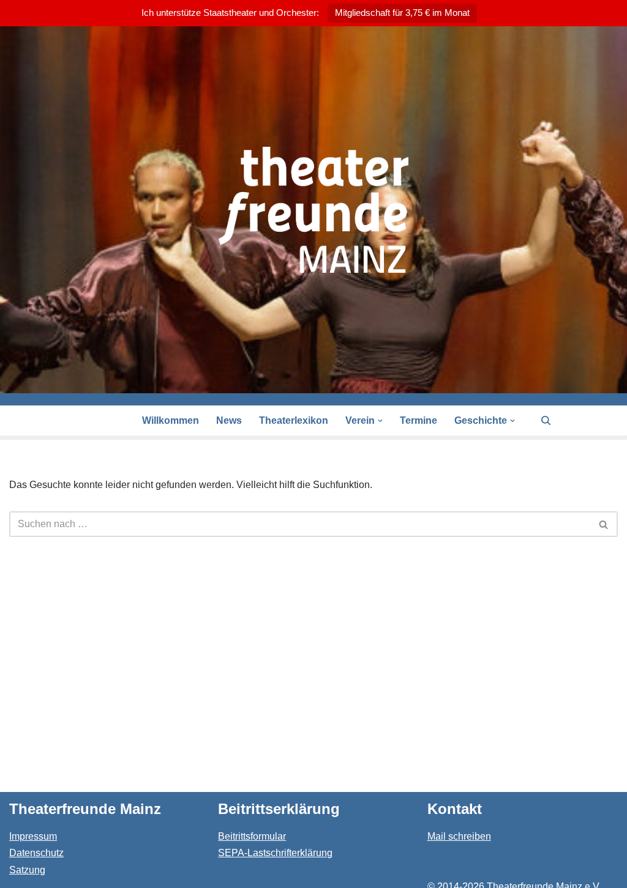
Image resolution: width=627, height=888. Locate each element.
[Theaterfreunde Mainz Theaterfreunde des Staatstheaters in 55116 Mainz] (313, 210)
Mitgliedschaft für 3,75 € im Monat (402, 12)
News (229, 420)
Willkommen (170, 420)
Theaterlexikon (293, 420)
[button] (380, 420)
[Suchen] (545, 420)
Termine (418, 420)
